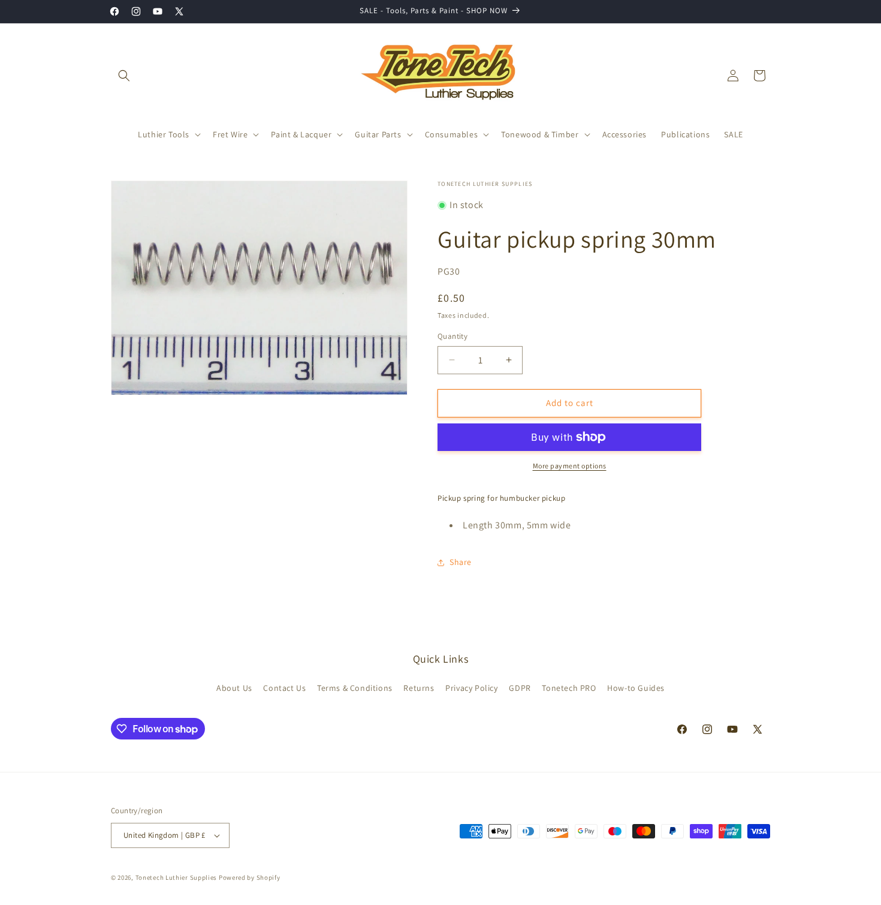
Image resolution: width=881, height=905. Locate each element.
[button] (124, 75)
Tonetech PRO (569, 687)
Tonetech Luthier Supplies (176, 877)
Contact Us (284, 687)
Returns (418, 687)
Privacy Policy (471, 687)
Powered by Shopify (249, 877)
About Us (234, 687)
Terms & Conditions (355, 687)
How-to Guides (636, 687)
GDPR (519, 687)
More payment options (570, 465)
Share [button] (460, 562)
